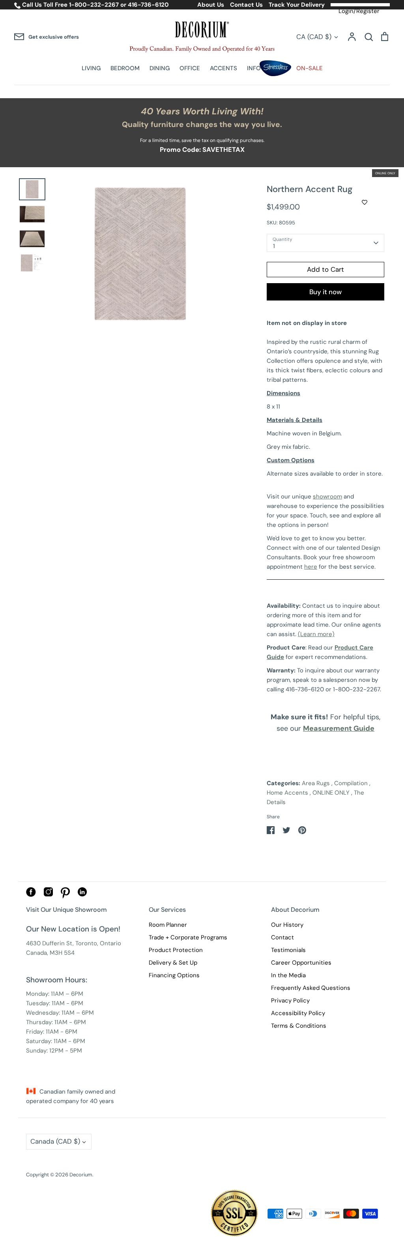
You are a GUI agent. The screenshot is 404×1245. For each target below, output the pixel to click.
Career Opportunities (301, 963)
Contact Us (246, 5)
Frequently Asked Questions (310, 988)
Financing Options (174, 975)
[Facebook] (31, 895)
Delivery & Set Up (173, 963)
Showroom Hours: (56, 980)
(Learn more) (316, 634)
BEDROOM (125, 68)
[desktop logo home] (202, 36)
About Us (210, 5)
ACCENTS (223, 68)
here (310, 567)
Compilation (351, 783)
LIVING (91, 68)
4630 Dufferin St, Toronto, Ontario (73, 943)
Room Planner (168, 925)
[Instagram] (48, 894)
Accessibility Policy (298, 1013)
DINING (160, 68)
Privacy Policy (290, 1000)
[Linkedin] (82, 894)
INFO (254, 68)
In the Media (288, 975)
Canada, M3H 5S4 (50, 953)
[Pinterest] (65, 896)
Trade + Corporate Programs (188, 937)
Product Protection (176, 950)
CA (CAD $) (313, 36)
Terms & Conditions (298, 1026)
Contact (282, 937)
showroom (327, 496)
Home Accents (287, 793)
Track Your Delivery (297, 5)
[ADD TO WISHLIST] (364, 203)
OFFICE (190, 68)
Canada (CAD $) (55, 1141)
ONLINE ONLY (331, 793)
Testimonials (288, 950)
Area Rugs (316, 783)
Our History (287, 925)
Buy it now (325, 291)
